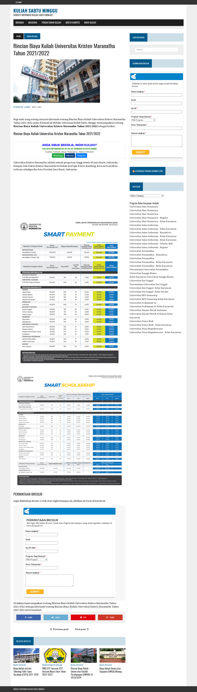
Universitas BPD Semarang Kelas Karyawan (152, 299)
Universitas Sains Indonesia (144, 225)
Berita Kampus (73, 22)
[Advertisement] (69, 194)
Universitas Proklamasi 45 (143, 302)
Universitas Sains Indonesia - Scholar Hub (151, 243)
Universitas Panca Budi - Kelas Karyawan (151, 324)
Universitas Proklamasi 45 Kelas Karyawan (151, 306)
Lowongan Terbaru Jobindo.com (149, 170)
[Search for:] (156, 49)
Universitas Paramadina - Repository (148, 254)
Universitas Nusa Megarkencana (146, 328)
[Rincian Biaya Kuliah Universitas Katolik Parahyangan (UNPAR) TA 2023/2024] (84, 660)
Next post (80, 629)
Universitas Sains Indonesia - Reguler (149, 247)
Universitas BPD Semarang (143, 295)
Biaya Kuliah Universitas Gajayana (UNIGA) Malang (111, 670)
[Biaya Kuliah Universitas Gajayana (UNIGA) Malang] (112, 660)
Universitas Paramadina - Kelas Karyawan (151, 262)
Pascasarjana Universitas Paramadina (149, 269)
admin (27, 107)
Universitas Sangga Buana (143, 273)
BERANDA (20, 22)
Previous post (61, 629)
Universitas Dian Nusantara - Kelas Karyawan (153, 221)
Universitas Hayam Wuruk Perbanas (148, 310)
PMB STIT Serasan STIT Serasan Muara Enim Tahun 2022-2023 (54, 671)
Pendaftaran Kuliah (51, 22)
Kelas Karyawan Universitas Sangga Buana (151, 276)
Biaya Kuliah (90, 22)
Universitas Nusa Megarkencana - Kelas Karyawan (155, 332)
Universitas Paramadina (142, 250)
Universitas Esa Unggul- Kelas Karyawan (150, 287)
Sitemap (19, 2)
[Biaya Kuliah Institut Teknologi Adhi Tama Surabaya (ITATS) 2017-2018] (26, 660)
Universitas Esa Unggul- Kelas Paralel (149, 291)
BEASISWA (32, 22)
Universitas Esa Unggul (141, 280)
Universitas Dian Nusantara (144, 206)
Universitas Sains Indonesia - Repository (150, 232)
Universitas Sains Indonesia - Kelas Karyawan (153, 228)
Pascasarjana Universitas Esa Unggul (148, 284)
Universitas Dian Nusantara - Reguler (149, 217)
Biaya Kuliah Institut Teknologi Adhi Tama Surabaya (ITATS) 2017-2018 (25, 671)
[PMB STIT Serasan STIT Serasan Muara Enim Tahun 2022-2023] (55, 660)
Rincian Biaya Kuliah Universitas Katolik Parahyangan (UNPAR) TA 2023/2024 (82, 673)
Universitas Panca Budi (141, 321)
